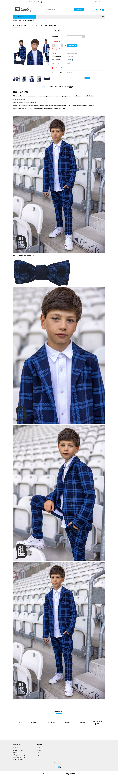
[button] (16, 744)
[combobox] (76, 36)
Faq (38, 755)
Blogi (38, 752)
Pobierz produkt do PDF (61, 68)
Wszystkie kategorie (26, 17)
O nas (38, 747)
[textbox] (74, 37)
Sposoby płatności (18, 750)
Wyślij (87, 78)
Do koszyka (71, 45)
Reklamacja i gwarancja (19, 757)
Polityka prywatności (18, 759)
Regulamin (16, 752)
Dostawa (15, 747)
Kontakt (39, 750)
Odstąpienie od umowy (19, 755)
